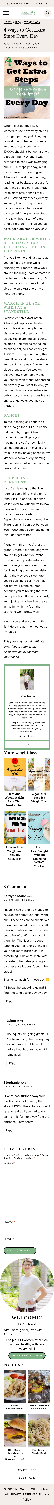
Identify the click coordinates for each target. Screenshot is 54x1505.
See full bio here (27, 736)
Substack (27, 1477)
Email (10, 1239)
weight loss (32, 22)
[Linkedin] (29, 744)
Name (10, 1222)
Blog (18, 22)
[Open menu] (6, 13)
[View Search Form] (47, 13)
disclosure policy (15, 652)
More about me (25, 1355)
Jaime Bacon (14, 43)
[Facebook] (25, 744)
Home (8, 22)
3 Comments (30, 47)
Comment (9, 1163)
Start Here (27, 1470)
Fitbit (33, 125)
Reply (9, 1001)
